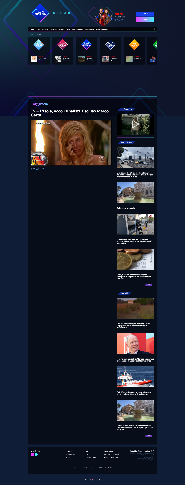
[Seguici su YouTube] (69, 13)
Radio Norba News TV (75, 29)
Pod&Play (53, 29)
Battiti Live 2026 (102, 29)
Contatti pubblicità (112, 454)
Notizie (45, 29)
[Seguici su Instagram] (61, 13)
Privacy (74, 467)
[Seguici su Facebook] (54, 13)
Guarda (145, 19)
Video (86, 451)
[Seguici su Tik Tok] (65, 13)
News (69, 457)
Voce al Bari (89, 29)
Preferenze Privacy (87, 467)
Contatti (110, 467)
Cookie (101, 467)
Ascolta (145, 14)
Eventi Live (109, 451)
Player (69, 451)
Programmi (71, 454)
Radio (38, 29)
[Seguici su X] (58, 13)
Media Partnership (112, 457)
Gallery (62, 29)
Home (32, 29)
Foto (86, 454)
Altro (148, 285)
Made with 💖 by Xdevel (92, 480)
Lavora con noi (90, 457)
